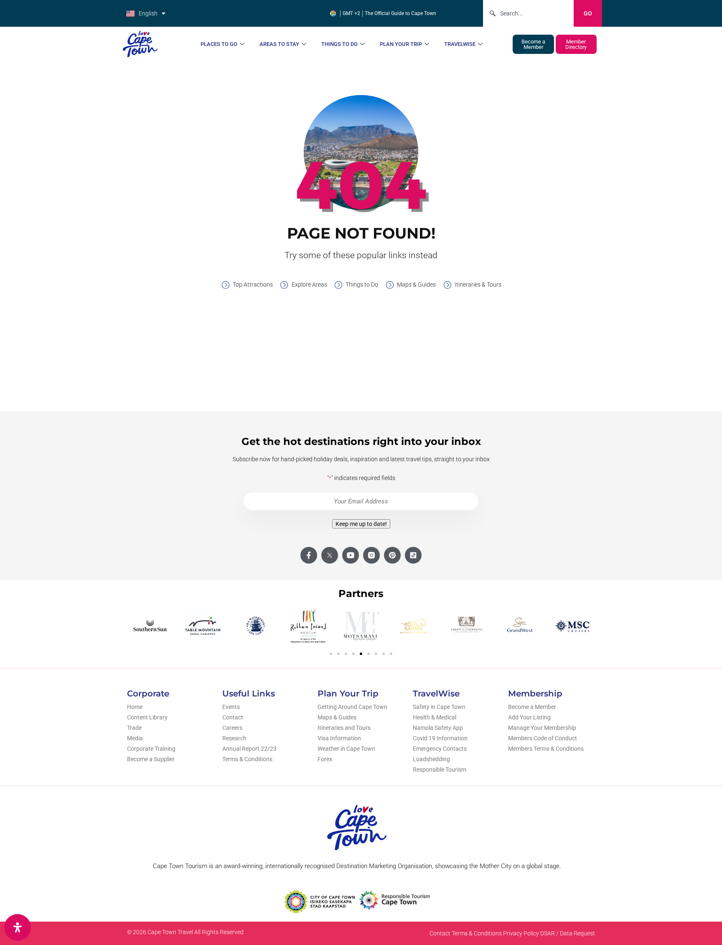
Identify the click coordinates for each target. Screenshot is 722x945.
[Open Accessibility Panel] (17, 927)
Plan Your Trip (401, 44)
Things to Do (339, 44)
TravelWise (459, 44)
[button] (331, 654)
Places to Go (219, 44)
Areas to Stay (279, 44)
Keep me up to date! (361, 524)
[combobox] (528, 13)
